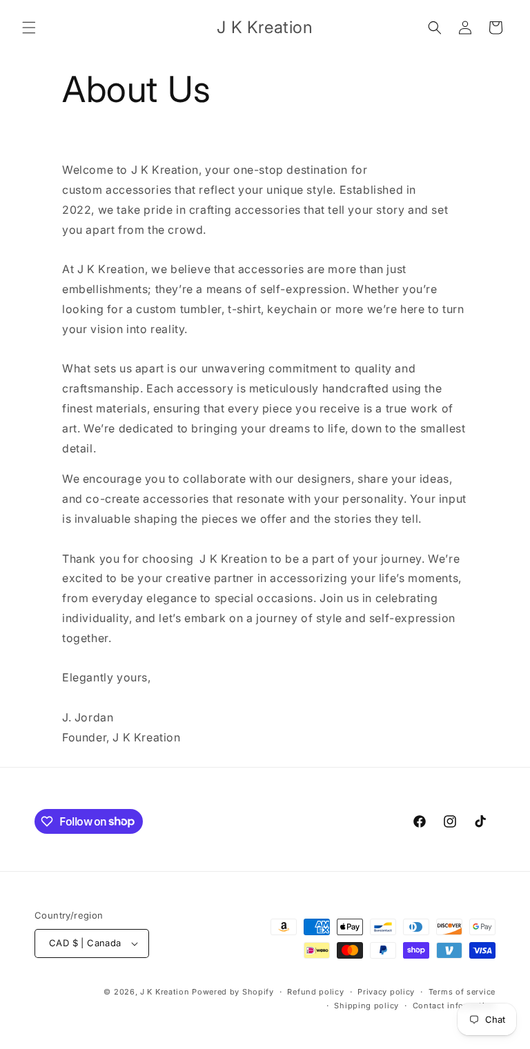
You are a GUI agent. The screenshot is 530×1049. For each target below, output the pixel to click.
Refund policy (315, 992)
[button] (29, 27)
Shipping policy (366, 1005)
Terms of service (462, 992)
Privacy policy (386, 992)
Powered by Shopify (233, 992)
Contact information (454, 1005)
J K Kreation (164, 992)
